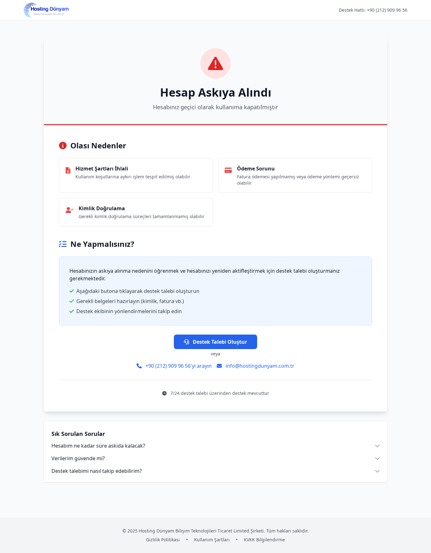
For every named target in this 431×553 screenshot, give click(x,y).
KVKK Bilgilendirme (264, 540)
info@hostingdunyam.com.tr (259, 365)
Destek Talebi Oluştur (219, 341)
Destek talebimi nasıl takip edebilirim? (96, 470)
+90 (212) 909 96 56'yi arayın (178, 365)
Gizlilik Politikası (163, 540)
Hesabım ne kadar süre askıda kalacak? (98, 445)
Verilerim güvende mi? (78, 458)
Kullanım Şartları (212, 540)
